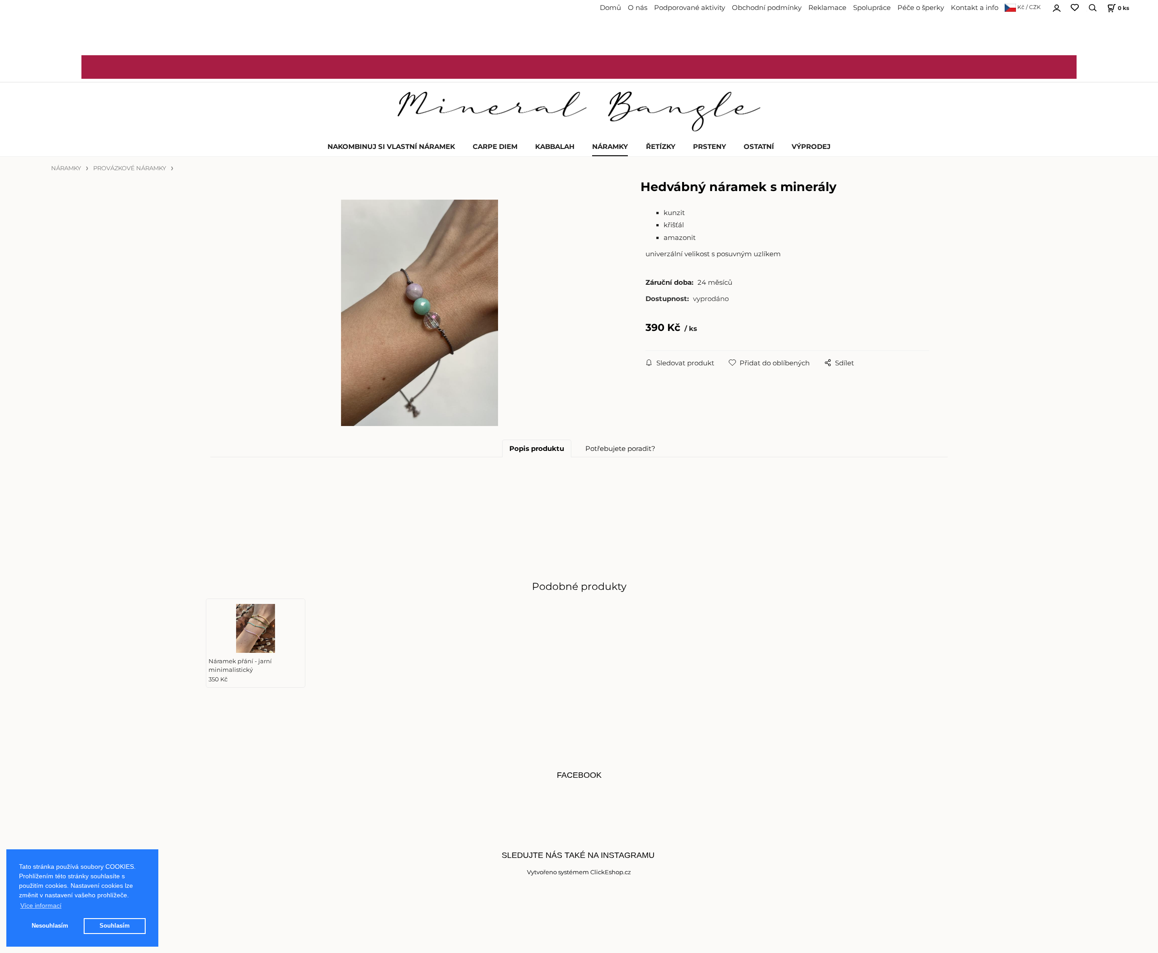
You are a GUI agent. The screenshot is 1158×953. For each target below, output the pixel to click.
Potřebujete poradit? (620, 449)
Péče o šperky (920, 8)
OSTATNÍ (759, 147)
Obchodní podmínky (767, 8)
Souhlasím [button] (115, 926)
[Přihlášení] (1056, 7)
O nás (637, 8)
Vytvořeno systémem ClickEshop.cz (579, 872)
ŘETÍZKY (660, 147)
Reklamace (827, 8)
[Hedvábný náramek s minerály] (420, 313)
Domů (610, 8)
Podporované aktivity (689, 8)
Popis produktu (536, 449)
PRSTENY (709, 147)
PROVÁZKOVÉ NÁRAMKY (129, 168)
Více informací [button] (41, 905)
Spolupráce (872, 8)
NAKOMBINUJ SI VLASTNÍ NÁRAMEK (391, 147)
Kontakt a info (974, 8)
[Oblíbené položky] (1074, 8)
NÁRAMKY (610, 147)
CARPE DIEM (495, 147)
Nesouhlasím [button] (50, 926)
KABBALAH (554, 147)
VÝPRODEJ (811, 147)
